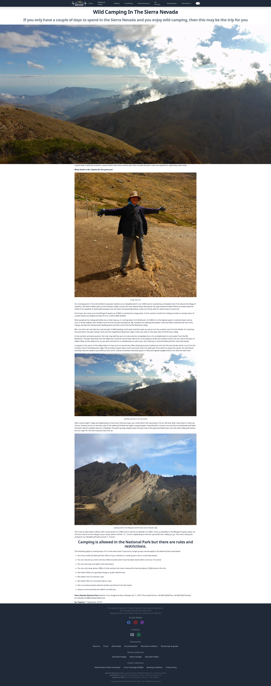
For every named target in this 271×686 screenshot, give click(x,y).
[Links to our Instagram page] (135, 623)
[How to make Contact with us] (132, 635)
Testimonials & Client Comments (107, 667)
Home (91, 3)
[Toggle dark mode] (198, 3)
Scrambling (129, 3)
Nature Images (136, 657)
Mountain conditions (149, 646)
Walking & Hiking (101, 3)
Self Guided (116, 646)
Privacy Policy (171, 667)
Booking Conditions (154, 667)
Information (185, 3)
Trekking (116, 3)
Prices (105, 646)
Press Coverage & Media (133, 667)
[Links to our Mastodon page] (142, 623)
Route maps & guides (169, 646)
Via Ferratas (157, 3)
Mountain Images (119, 657)
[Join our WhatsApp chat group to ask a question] (139, 635)
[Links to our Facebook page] (128, 623)
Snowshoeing (171, 3)
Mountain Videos (152, 657)
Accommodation (131, 646)
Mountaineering (143, 3)
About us (96, 646)
